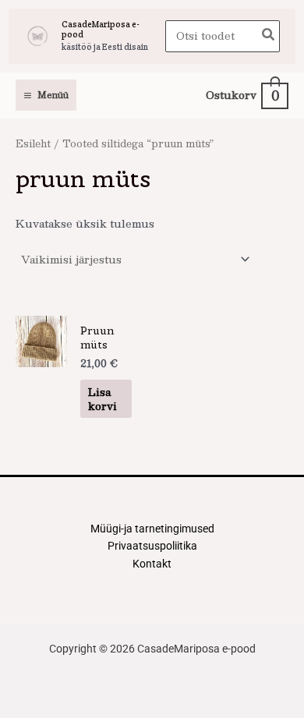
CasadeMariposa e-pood (101, 29)
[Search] (269, 36)
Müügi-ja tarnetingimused (152, 528)
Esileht (33, 143)
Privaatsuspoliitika (152, 545)
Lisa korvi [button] (102, 399)
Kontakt (152, 563)
